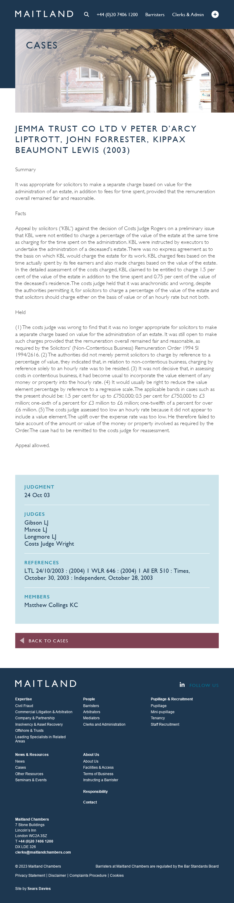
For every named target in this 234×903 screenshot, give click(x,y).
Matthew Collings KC (51, 605)
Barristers (155, 14)
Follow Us (203, 685)
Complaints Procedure (88, 875)
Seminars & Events (31, 780)
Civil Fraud (24, 706)
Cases (20, 767)
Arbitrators (91, 712)
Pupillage (159, 706)
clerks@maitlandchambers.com (43, 852)
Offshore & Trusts (29, 730)
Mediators (91, 718)
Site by (33, 889)
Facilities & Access (98, 767)
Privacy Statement (30, 875)
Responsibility (95, 791)
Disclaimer (57, 875)
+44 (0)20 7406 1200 (117, 14)
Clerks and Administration (104, 724)
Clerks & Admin (188, 14)
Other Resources (29, 774)
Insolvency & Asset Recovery (39, 724)
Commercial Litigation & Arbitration (44, 712)
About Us (90, 761)
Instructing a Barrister (100, 780)
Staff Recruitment (165, 724)
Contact (90, 802)
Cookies (117, 875)
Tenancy (158, 718)
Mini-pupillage (163, 712)
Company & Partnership (35, 718)
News (20, 761)
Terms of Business (98, 774)
